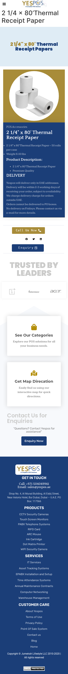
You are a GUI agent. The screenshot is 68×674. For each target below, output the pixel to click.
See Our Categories (34, 335)
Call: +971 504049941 (34, 484)
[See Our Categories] (34, 327)
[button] (26, 239)
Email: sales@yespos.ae (34, 487)
